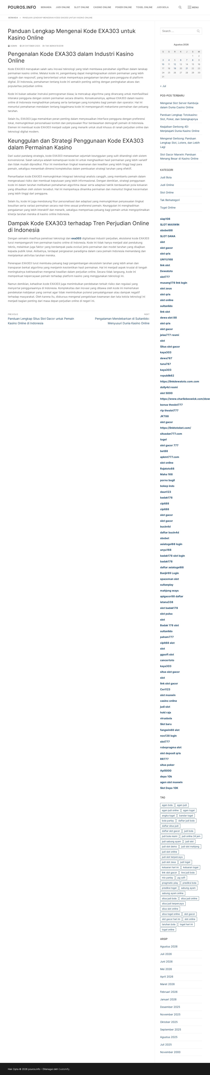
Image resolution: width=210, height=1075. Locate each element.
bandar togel (186, 815)
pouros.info (22, 7)
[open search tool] (180, 7)
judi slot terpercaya (172, 857)
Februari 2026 (169, 991)
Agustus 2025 (169, 1037)
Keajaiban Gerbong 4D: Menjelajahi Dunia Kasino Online (179, 128)
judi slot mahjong (190, 846)
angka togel (168, 815)
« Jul (163, 86)
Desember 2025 (170, 1007)
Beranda (13, 18)
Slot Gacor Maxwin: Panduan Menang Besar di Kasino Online (179, 156)
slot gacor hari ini (171, 919)
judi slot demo (169, 846)
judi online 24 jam (191, 836)
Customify (64, 1069)
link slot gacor (169, 872)
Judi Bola (166, 177)
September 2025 (170, 1029)
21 (187, 68)
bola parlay (168, 820)
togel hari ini (186, 924)
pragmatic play (170, 882)
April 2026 (166, 976)
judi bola (188, 831)
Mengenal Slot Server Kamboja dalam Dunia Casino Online (179, 105)
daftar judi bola (186, 820)
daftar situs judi (170, 825)
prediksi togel (169, 887)
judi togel (185, 862)
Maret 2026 (167, 984)
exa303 (76, 238)
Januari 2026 (168, 999)
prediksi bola (189, 882)
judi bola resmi (169, 836)
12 (175, 64)
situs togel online (171, 914)
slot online (190, 919)
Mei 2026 (166, 969)
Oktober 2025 (169, 1022)
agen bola (167, 805)
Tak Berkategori (54, 46)
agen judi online (170, 810)
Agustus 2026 (169, 946)
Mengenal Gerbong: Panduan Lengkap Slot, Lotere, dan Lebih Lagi (180, 143)
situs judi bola (169, 898)
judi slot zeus (169, 862)
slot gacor (189, 914)
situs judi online (189, 898)
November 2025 (170, 1014)
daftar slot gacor (171, 831)
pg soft (181, 877)
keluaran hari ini (170, 867)
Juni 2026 (166, 961)
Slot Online (167, 192)
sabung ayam (188, 887)
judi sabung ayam (171, 841)
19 (175, 68)
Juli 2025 (166, 1044)
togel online (168, 929)
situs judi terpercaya (173, 903)
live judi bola (188, 872)
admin (13, 46)
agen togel (189, 810)
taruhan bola (168, 924)
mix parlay (167, 877)
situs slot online (170, 908)
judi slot (189, 841)
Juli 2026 (166, 954)
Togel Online (168, 207)
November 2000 (170, 1052)
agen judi (182, 805)
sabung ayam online (172, 893)
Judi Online (167, 185)
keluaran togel (190, 867)
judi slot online (169, 851)
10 (163, 64)
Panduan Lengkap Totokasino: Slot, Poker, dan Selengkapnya (179, 117)
